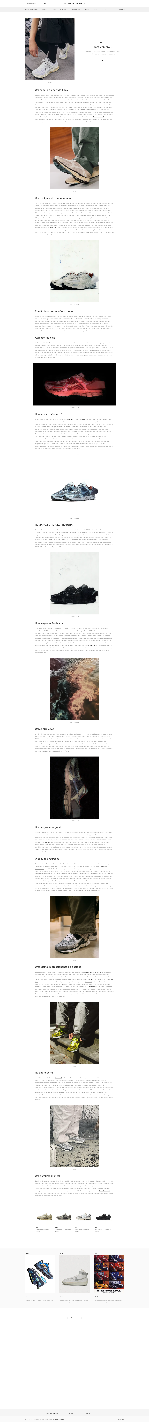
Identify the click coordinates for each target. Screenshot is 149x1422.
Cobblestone (39, 869)
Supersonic (92, 979)
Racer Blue (89, 840)
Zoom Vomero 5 (98, 117)
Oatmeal (103, 866)
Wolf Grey (101, 979)
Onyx (77, 537)
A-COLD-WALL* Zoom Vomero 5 (75, 419)
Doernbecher (92, 986)
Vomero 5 (81, 316)
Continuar (121, 1419)
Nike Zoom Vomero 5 (93, 972)
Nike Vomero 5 (90, 645)
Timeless (64, 984)
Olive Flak (88, 982)
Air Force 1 (54, 227)
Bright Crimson (45, 842)
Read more (74, 1318)
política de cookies (58, 1419)
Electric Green (101, 840)
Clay (51, 539)
